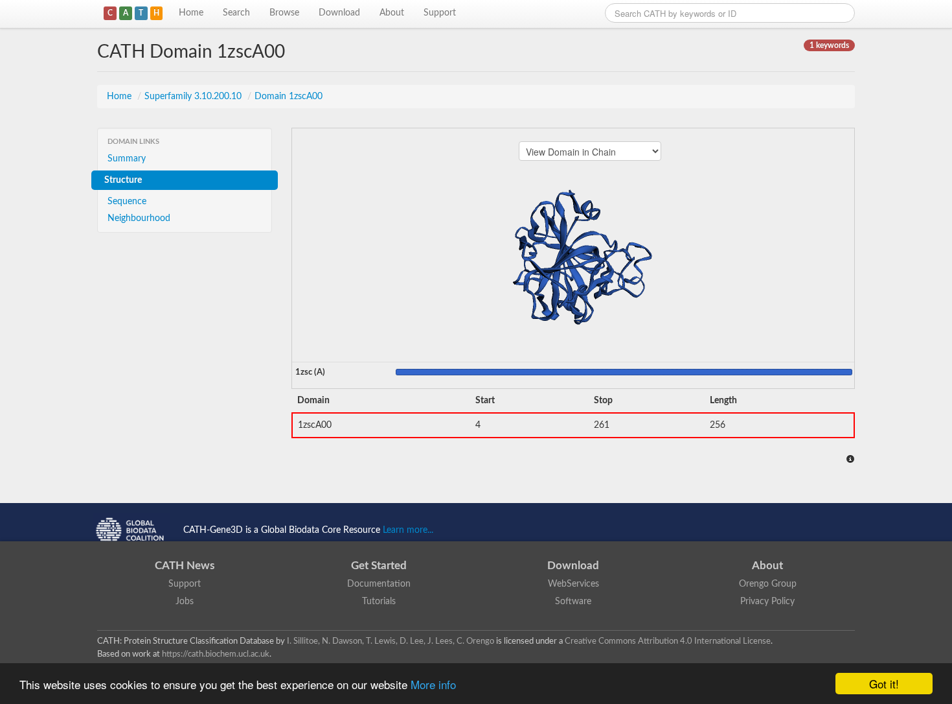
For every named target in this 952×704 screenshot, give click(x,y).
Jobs (185, 601)
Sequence (127, 201)
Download (339, 13)
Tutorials (379, 601)
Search (236, 13)
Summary (127, 158)
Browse (284, 13)
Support (440, 13)
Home (191, 13)
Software (573, 601)
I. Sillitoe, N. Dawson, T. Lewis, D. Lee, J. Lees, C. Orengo (390, 641)
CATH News (184, 565)
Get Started (379, 565)
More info (433, 684)
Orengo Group (768, 584)
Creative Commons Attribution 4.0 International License (668, 641)
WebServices (573, 584)
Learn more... (408, 530)
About (392, 13)
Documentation (379, 584)
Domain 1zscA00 (289, 96)
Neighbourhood (139, 218)
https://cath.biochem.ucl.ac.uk (215, 654)
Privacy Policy (767, 601)
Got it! (884, 683)
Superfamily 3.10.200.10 (194, 96)
